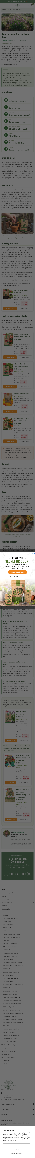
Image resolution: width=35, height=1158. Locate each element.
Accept (16, 1145)
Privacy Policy (13, 1140)
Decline (17, 1149)
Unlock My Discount (17, 572)
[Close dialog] (33, 553)
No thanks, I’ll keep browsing (17, 576)
